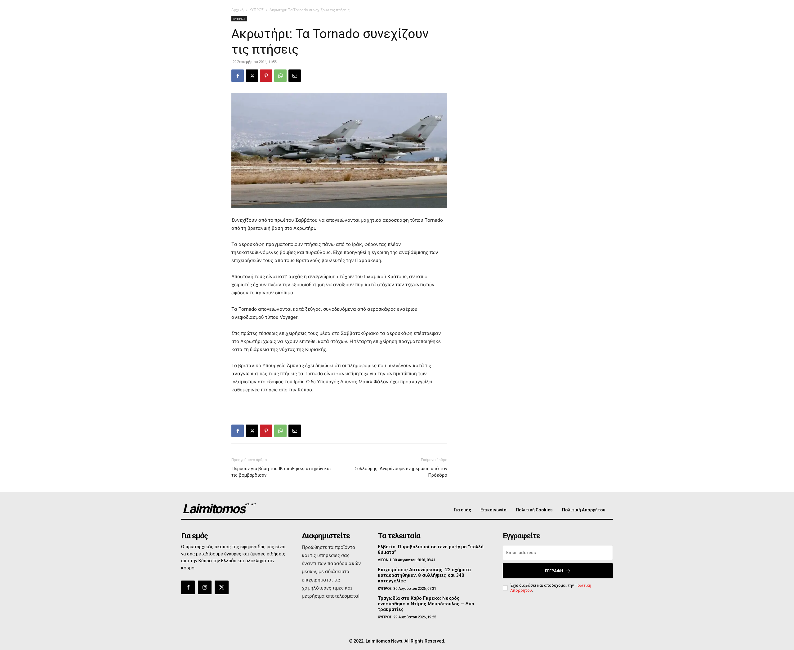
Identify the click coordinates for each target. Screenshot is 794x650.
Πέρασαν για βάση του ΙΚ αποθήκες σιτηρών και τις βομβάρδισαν (281, 472)
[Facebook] (237, 75)
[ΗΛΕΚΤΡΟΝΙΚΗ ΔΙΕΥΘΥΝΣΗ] (294, 75)
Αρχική (237, 9)
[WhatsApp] (280, 75)
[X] (252, 75)
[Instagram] (205, 587)
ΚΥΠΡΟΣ (256, 9)
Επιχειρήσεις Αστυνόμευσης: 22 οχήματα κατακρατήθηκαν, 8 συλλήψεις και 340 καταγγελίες (424, 575)
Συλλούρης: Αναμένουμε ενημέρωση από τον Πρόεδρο (401, 472)
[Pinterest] (266, 75)
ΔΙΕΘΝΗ (384, 560)
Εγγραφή (554, 570)
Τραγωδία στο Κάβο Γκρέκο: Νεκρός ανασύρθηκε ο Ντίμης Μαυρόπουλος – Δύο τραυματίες (426, 603)
